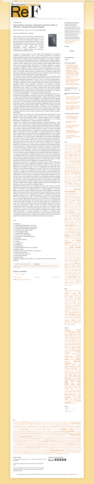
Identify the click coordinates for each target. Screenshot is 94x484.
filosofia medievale (51, 435)
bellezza (65, 423)
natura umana (15, 443)
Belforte (75, 292)
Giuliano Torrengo (68, 207)
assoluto (49, 423)
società (79, 448)
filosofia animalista (77, 431)
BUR (71, 292)
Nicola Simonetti (78, 248)
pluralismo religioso (63, 444)
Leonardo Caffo (73, 369)
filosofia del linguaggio (37, 433)
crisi (27, 426)
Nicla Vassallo (75, 247)
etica (71, 429)
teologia (53, 452)
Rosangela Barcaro (76, 391)
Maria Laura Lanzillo (73, 229)
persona (55, 444)
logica (56, 440)
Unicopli (66, 324)
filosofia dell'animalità (46, 433)
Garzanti (66, 305)
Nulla (39, 421)
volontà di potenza (65, 453)
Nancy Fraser (74, 245)
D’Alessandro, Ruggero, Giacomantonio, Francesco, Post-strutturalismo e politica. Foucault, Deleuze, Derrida (72, 72)
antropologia (78, 421)
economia (63, 427)
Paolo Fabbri (73, 254)
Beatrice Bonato (70, 160)
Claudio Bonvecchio (73, 165)
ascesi (43, 423)
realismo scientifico (16, 447)
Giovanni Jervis (74, 203)
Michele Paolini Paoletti (73, 384)
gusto (46, 438)
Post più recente (17, 277)
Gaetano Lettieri (78, 196)
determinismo (71, 426)
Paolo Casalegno (77, 253)
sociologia (15, 450)
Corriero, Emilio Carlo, (73, 98)
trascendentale (41, 453)
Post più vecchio (56, 277)
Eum (75, 300)
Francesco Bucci (68, 187)
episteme (18, 429)
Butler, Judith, (72, 117)
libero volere (43, 440)
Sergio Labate (74, 397)
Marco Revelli (67, 228)
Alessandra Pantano (68, 145)
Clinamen (71, 296)
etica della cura (20, 431)
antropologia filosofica (17, 423)
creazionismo (23, 426)
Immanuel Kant (31, 421)
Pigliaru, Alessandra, (73, 107)
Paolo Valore (73, 256)
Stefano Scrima (71, 401)
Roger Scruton (68, 267)
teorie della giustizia (21, 453)
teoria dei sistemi (59, 452)
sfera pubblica (65, 448)
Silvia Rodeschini (68, 273)
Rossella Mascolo (68, 393)
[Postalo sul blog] (35, 264)
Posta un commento (19, 274)
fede (52, 431)
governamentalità (34, 438)
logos (66, 440)
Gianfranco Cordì (73, 359)
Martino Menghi (73, 235)
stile (40, 450)
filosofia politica (75, 435)
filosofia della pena (74, 433)
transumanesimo (36, 453)
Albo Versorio (71, 290)
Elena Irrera (71, 176)
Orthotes (76, 315)
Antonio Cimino (72, 154)
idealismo (49, 438)
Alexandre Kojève (68, 146)
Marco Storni (73, 375)
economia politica (68, 427)
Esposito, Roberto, (73, 131)
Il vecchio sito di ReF (51, 18)
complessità (30, 424)
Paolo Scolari (67, 256)
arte (41, 423)
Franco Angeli (77, 303)
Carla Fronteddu (71, 338)
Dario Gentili (73, 168)
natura (79, 441)
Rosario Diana (75, 267)
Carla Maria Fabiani (76, 163)
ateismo (53, 423)
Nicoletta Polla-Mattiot (76, 250)
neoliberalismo (46, 443)
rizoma (79, 447)
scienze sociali (36, 448)
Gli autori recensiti (39, 18)
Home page (14, 18)
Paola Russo (71, 253)
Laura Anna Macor (72, 219)
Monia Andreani (68, 387)
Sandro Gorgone (77, 269)
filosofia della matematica (55, 433)
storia (42, 450)
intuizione (15, 440)
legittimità (21, 440)
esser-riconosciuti (55, 429)
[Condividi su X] (37, 264)
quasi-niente (60, 446)
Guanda (77, 306)
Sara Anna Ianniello (71, 396)
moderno (64, 441)
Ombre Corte (70, 315)
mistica (49, 441)
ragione (18, 267)
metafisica (45, 441)
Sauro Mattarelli (68, 270)
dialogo (30, 266)
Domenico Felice (77, 170)
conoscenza (57, 424)
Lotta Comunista (68, 312)
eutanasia (44, 431)
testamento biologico (29, 453)
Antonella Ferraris (75, 333)
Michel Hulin (74, 242)
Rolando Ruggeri (68, 391)
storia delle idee (27, 452)
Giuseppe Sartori (74, 207)
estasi (60, 429)
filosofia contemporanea (18, 433)
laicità (18, 440)
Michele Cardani (76, 382)
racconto (63, 446)
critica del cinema (38, 426)
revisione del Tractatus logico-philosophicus (48, 447)
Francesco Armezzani (73, 352)
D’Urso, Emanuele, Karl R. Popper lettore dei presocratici (73, 84)
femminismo (56, 431)
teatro (32, 452)
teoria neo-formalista (74, 452)
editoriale (73, 427)
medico (28, 441)
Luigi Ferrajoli (78, 225)
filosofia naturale (66, 435)
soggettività (20, 450)
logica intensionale (61, 440)
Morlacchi (78, 314)
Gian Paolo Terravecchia (69, 197)
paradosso (38, 444)
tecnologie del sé (37, 452)
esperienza (49, 429)
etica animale (76, 429)
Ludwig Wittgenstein (70, 225)
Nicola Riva (73, 248)
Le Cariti (70, 311)
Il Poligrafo (72, 308)
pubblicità (55, 446)
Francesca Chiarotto (77, 186)
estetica (64, 429)
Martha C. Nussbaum (70, 234)
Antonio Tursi (73, 155)
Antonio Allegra (68, 334)
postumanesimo (27, 446)
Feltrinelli (74, 302)
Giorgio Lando (67, 203)
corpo (62, 424)
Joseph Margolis (68, 216)
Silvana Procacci (70, 272)
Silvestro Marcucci (77, 272)
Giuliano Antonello (77, 206)
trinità (45, 453)
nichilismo (77, 443)
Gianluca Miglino (78, 199)
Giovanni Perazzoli (72, 204)
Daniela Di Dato (68, 344)
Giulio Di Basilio (75, 366)
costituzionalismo (17, 426)
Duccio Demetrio (71, 173)
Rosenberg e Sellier (69, 321)
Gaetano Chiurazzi (69, 196)
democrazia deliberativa (23, 266)
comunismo (39, 424)
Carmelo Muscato (68, 164)
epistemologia (24, 429)
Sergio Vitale (74, 270)
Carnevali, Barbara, (73, 137)
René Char (73, 261)
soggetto (24, 450)
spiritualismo (37, 450)
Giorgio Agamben (69, 202)
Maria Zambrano (72, 231)
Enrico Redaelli (72, 177)
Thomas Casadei (72, 276)
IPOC (80, 306)
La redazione (23, 18)
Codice (75, 296)
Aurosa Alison (74, 337)
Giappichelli (78, 305)
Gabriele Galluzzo (71, 194)
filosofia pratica (16, 437)
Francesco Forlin (68, 189)
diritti (27, 427)
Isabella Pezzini (68, 215)
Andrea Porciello (68, 149)
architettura (29, 423)
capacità (17, 424)
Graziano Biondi (70, 209)
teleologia (46, 452)
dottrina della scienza (53, 427)
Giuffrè (66, 306)
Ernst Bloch (69, 179)
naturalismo (21, 443)
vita (61, 453)
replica (32, 447)
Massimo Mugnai (73, 237)
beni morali (69, 423)
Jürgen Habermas (73, 218)
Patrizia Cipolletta (72, 257)
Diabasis (66, 299)
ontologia (18, 444)
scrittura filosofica (51, 448)
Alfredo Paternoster (76, 146)
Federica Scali (67, 350)
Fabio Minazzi (73, 182)
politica (72, 444)
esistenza (44, 429)
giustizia (15, 438)
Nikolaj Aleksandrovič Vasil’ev (70, 251)
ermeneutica (39, 429)
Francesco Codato (70, 353)
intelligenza (72, 438)
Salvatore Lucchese (77, 393)
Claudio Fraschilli (68, 343)
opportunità (30, 444)
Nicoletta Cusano (68, 250)
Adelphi (66, 290)
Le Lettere (75, 311)
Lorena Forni (76, 222)
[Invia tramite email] (34, 264)
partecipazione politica (45, 444)
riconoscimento (59, 447)
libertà (47, 440)
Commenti (68, 411)
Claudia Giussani (77, 341)
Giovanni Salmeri (71, 206)
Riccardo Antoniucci (76, 390)
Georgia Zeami (69, 358)
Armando (66, 292)
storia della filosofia (57, 451)
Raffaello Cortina (76, 320)
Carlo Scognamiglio (73, 340)
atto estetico (59, 423)
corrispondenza (72, 424)
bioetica (73, 423)
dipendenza (24, 427)
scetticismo (21, 448)
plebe (58, 444)
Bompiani (74, 293)
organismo (34, 444)
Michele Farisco (68, 245)
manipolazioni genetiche (71, 440)
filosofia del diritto (28, 433)
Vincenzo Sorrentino (73, 282)
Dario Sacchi (78, 168)
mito (52, 441)
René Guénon (78, 261)
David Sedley (67, 170)
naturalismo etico (26, 443)
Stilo (72, 323)
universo (52, 453)
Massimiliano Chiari (75, 380)
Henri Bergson (78, 212)
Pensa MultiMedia (77, 317)
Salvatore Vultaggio (77, 394)
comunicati (35, 424)
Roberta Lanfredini (76, 264)
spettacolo (32, 450)
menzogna (32, 441)
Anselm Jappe (71, 152)
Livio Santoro (71, 222)
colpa (26, 424)
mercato (35, 441)
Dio (17, 421)
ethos (68, 429)
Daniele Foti (74, 344)
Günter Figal (76, 209)
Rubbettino (76, 321)
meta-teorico (39, 441)
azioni (63, 423)
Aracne (76, 290)
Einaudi (68, 300)
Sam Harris (71, 269)
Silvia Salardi (73, 399)
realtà (21, 447)
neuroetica (62, 443)
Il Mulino (67, 308)
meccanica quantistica (18, 441)
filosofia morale (59, 435)
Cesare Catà (70, 341)
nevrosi (73, 443)
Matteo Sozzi (69, 381)
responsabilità (37, 447)
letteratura (26, 440)
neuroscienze (68, 443)
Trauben (79, 323)
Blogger (75, 474)
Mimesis (51, 266)
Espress (72, 300)
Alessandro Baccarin (70, 331)
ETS (69, 299)
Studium (75, 323)
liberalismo (38, 440)
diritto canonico (39, 427)
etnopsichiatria (40, 431)
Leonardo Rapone (71, 221)
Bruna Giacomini (77, 160)
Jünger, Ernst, (73, 102)
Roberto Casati (68, 266)
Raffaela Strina (74, 388)
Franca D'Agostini (77, 185)
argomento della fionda (36, 423)
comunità (43, 424)
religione (29, 447)
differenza (20, 427)
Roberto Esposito (76, 266)
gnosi (24, 438)
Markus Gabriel (77, 232)
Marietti (79, 312)
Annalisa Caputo (72, 151)
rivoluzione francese (74, 447)
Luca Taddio (70, 223)
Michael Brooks (78, 238)
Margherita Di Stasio (74, 228)
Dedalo (71, 297)
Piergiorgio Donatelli (73, 260)
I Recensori (30, 18)
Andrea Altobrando (68, 148)
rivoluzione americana (66, 447)
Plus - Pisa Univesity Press (71, 318)
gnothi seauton (28, 438)
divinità (47, 427)
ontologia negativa (24, 444)
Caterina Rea (74, 164)
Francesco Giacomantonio (38, 266)
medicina (25, 441)
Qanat (80, 318)
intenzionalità (78, 438)
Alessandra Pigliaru (77, 145)
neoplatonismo (51, 443)
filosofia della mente (65, 433)
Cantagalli (71, 295)
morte (76, 441)
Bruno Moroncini (76, 161)
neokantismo (41, 443)
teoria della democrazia (66, 452)
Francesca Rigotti (76, 350)
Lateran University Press (74, 309)
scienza (31, 448)
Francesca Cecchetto (69, 186)
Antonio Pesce (69, 336)
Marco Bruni (73, 226)
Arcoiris (79, 290)
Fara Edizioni (78, 300)
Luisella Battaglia (68, 226)
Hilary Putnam (68, 213)
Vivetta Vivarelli (78, 283)
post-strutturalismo (21, 446)
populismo (77, 444)
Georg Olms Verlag (72, 305)
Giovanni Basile (70, 365)
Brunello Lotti (67, 161)
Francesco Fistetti (77, 187)
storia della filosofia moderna (18, 452)
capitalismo (21, 424)
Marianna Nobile (74, 378)
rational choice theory (73, 446)
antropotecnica (24, 423)
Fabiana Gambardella (72, 180)
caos (14, 424)
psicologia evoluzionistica (49, 446)
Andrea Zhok (74, 149)
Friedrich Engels (72, 193)
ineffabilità (68, 438)
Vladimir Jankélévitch (68, 285)
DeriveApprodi (77, 297)
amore (62, 421)
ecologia (58, 427)
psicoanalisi (37, 446)
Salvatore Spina (69, 394)
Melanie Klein (71, 238)
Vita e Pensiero (71, 324)
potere (32, 446)
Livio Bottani (67, 222)
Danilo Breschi (71, 346)
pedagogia (51, 444)
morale (73, 441)
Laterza (67, 311)
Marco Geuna (78, 226)
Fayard (66, 302)
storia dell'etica (46, 450)
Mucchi (66, 315)
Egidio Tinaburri (74, 174)
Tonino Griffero (72, 278)
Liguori (79, 311)
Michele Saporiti (68, 385)
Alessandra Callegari (73, 330)
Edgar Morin (77, 173)
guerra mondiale (41, 438)
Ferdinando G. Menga (72, 183)
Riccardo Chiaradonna (69, 263)
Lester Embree (78, 221)
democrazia (56, 426)
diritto (34, 427)
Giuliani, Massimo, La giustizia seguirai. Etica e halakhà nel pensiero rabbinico (73, 80)
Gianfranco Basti (71, 199)
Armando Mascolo (73, 157)
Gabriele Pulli (78, 194)
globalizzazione (20, 438)
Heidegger (71, 212)
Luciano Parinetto (77, 223)
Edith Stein (67, 174)
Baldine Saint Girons (73, 158)
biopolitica (78, 423)
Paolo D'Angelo (67, 254)
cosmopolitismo (78, 424)
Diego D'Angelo (76, 347)
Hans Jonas (72, 210)
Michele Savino (77, 385)
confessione (52, 424)
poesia (68, 444)
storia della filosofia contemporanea (72, 450)
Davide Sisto (68, 347)
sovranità (28, 450)
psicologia (42, 446)
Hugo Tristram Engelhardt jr (76, 213)
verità (58, 453)
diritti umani (31, 427)
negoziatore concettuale (33, 443)
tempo (50, 452)
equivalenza (31, 429)
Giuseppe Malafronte (71, 368)
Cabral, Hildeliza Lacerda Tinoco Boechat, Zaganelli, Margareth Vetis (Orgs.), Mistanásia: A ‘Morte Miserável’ (73, 66)
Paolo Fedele (74, 387)
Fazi (69, 302)
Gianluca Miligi (68, 200)
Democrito (72, 170)
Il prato (76, 308)
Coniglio (79, 296)
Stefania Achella (75, 273)
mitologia (55, 441)
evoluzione (49, 431)
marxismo (78, 440)
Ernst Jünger (74, 179)
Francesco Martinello (77, 356)
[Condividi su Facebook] (38, 264)
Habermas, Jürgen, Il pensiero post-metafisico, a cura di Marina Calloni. (73, 126)
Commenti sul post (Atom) (24, 279)
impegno (61, 438)
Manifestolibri (75, 312)
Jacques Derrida (76, 215)
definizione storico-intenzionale (47, 426)
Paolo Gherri (78, 254)
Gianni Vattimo (76, 200)
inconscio (64, 438)
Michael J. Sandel (70, 240)
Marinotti (66, 314)
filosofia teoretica (26, 437)
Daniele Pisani (78, 167)
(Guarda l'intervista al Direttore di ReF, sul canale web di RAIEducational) (72, 41)
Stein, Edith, (71, 122)
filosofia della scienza (34, 435)
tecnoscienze (42, 452)
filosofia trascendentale (38, 437)
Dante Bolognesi (67, 168)
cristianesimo (31, 426)
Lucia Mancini (72, 372)
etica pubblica (28, 431)
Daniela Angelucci (71, 167)
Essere (19, 421)
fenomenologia (64, 431)
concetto (47, 424)
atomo (56, 423)
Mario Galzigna (71, 232)
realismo (79, 446)
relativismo (25, 447)
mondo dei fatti (69, 441)
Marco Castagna (73, 373)
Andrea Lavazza (77, 148)
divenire (44, 427)
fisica (59, 437)
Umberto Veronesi (70, 279)
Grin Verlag (73, 306)
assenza (46, 423)
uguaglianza (49, 453)
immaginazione (57, 438)
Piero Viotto (69, 261)
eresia (34, 429)
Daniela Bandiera (76, 343)
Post (67, 408)
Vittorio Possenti (72, 283)
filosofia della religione (24, 435)
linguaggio (51, 440)
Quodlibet (67, 320)
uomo (55, 453)
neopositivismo (57, 443)
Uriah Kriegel (78, 279)
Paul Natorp (78, 257)
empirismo (15, 429)
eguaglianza (78, 427)
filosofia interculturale (43, 435)
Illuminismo (46, 266)
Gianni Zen (77, 363)
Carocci (76, 295)
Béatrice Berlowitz (68, 163)
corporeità (66, 424)
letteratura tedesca (31, 440)
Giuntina (69, 306)
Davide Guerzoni (77, 346)
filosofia (71, 431)
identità (52, 438)
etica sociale (34, 431)
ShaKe (69, 323)
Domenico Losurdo (70, 171)
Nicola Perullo (67, 248)
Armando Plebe (68, 337)
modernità (60, 441)
